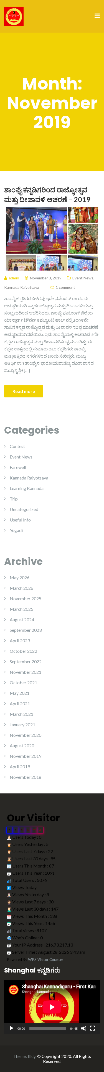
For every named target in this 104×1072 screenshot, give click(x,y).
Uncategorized (24, 509)
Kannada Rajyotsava (21, 287)
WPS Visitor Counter (45, 959)
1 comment (65, 287)
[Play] (11, 1028)
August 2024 (22, 619)
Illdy (31, 1056)
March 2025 (21, 609)
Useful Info (20, 519)
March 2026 (21, 588)
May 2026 (19, 577)
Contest (17, 446)
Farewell (18, 467)
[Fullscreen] (92, 1028)
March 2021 (21, 714)
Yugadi (16, 530)
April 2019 (20, 766)
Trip (14, 498)
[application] (52, 1007)
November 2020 (25, 735)
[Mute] (84, 1028)
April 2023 (20, 640)
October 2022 (23, 651)
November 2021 (25, 672)
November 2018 (25, 777)
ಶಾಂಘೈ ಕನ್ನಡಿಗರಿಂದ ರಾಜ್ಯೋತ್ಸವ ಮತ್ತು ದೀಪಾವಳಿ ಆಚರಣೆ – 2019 (47, 194)
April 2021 (20, 703)
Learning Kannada (27, 488)
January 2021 (22, 724)
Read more (23, 391)
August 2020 (22, 745)
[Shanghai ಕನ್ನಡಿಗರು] (14, 15)
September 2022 (26, 661)
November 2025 (25, 598)
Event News (82, 278)
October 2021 (23, 682)
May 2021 (19, 693)
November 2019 (25, 756)
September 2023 (26, 630)
